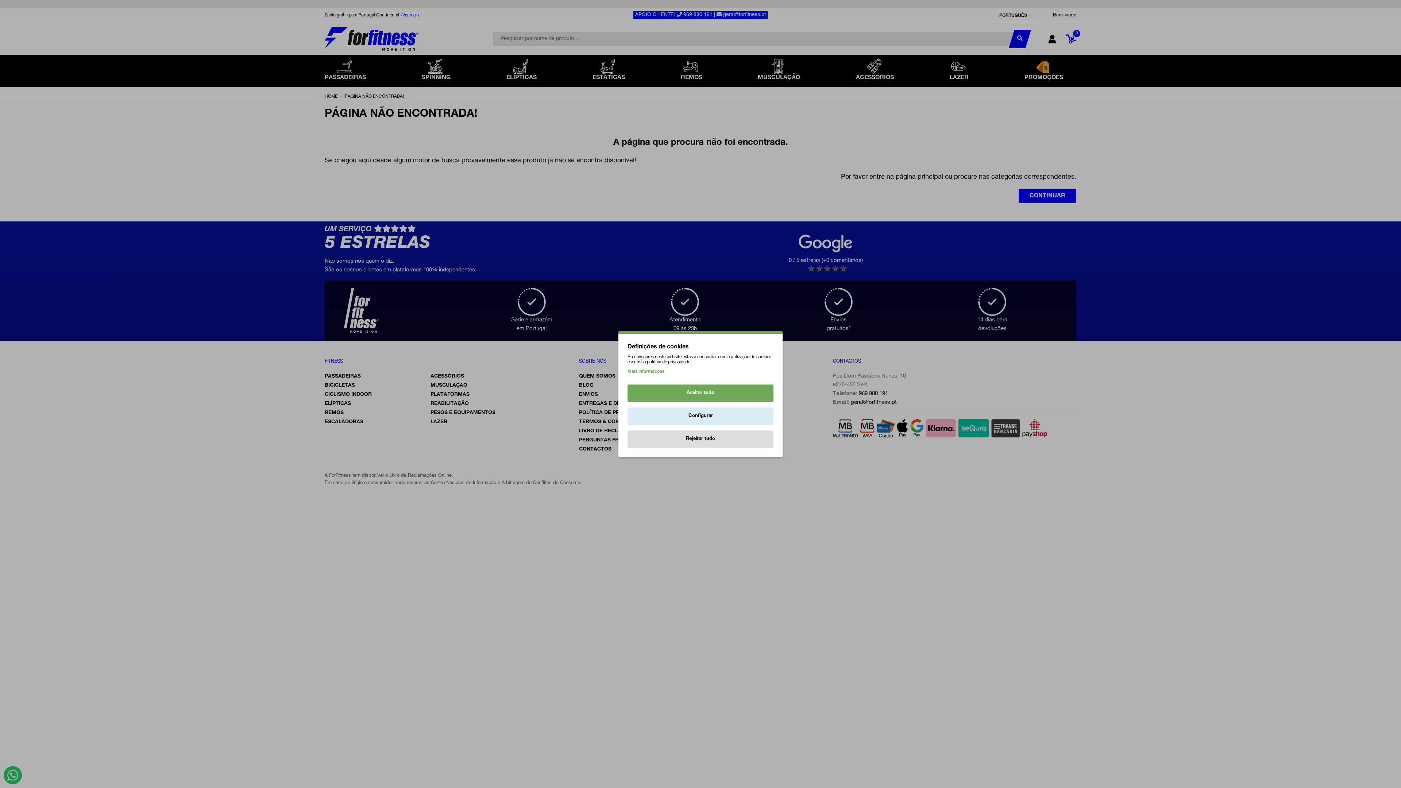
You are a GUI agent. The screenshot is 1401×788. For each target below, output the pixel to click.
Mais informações (646, 372)
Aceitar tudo (700, 393)
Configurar (700, 416)
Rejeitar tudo (700, 439)
